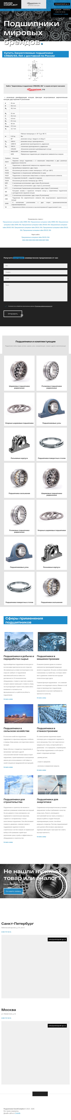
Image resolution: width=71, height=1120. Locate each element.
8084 (33, 240)
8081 (23, 240)
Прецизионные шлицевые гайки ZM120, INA (37, 230)
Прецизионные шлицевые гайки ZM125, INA (35, 237)
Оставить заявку (8, 699)
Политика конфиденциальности (43, 306)
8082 (27, 240)
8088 (47, 240)
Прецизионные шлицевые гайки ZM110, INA (28, 227)
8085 (37, 240)
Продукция (57, 9)
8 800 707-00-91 (60, 12)
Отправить (13, 314)
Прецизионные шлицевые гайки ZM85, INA (44, 222)
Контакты (66, 9)
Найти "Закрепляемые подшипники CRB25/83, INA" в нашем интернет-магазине (35, 86)
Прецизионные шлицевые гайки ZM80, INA (16, 222)
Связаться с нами (61, 14)
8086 (40, 240)
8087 (43, 240)
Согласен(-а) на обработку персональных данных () (30, 306)
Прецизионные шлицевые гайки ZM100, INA (36, 224)
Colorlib (17, 1113)
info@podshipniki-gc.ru (62, 4)
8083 (30, 240)
